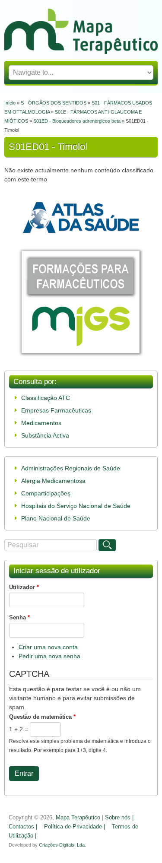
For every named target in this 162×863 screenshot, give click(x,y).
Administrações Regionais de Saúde (70, 468)
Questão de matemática (42, 717)
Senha (19, 617)
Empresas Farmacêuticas (56, 410)
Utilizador (24, 587)
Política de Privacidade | (74, 827)
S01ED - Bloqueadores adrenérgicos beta (77, 121)
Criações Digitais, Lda (62, 844)
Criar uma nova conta (48, 647)
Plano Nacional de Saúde (55, 518)
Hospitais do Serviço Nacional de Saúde (75, 505)
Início (10, 102)
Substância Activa (45, 435)
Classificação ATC (45, 397)
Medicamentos (41, 422)
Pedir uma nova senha (49, 656)
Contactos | (23, 827)
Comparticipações (45, 493)
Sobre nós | (119, 818)
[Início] (81, 51)
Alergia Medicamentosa (53, 480)
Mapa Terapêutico (78, 818)
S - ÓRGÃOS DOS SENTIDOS (53, 102)
